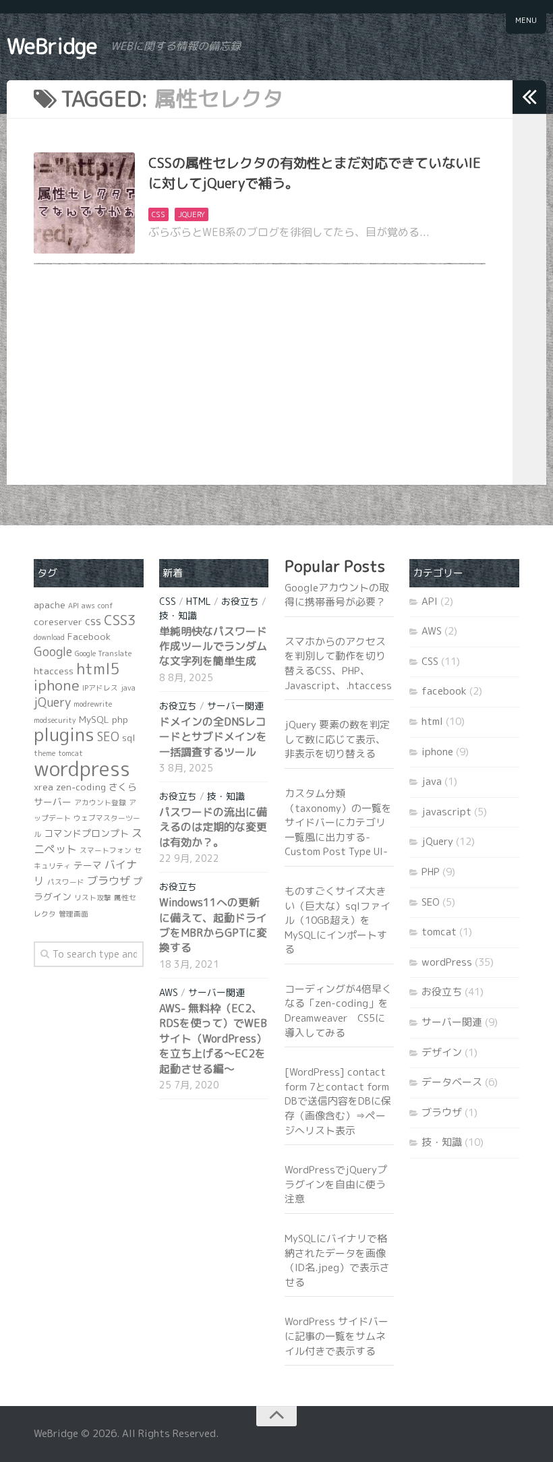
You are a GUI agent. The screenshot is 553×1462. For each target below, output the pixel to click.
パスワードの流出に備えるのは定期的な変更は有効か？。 (213, 827)
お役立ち (240, 601)
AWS (168, 992)
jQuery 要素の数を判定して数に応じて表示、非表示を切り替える (337, 739)
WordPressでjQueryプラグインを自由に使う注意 (336, 1184)
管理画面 (73, 913)
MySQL (94, 719)
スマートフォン (106, 850)
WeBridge (52, 45)
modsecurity (55, 720)
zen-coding (81, 786)
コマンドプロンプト (86, 833)
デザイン (441, 1052)
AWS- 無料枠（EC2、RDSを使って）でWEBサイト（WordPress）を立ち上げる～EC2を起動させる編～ (213, 1038)
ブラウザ (108, 880)
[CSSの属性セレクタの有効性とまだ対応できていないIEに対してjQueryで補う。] (84, 203)
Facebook (89, 636)
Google (53, 651)
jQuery (191, 214)
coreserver (58, 621)
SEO (108, 736)
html (198, 601)
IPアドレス (100, 688)
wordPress (446, 962)
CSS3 (120, 620)
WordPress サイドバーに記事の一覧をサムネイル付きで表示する (336, 1335)
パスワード (65, 882)
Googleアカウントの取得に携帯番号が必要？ (337, 595)
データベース (451, 1082)
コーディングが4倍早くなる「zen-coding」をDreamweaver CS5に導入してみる (338, 1011)
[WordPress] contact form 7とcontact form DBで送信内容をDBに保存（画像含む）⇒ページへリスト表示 (338, 1101)
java (128, 688)
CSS (158, 214)
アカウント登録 (100, 802)
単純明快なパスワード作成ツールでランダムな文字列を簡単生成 (213, 646)
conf (105, 605)
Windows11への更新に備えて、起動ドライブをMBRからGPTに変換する (213, 925)
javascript (446, 812)
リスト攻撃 (92, 897)
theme (44, 753)
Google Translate (103, 653)
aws (88, 605)
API (73, 605)
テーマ (88, 864)
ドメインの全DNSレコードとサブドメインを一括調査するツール (213, 736)
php (120, 719)
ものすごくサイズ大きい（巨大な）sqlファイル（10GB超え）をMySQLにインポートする (337, 920)
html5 (97, 668)
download (49, 637)
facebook (444, 691)
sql (129, 737)
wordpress (82, 768)
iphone (57, 685)
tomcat (70, 753)
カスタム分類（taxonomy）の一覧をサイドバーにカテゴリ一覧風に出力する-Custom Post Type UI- (338, 822)
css (93, 621)
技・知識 (178, 615)
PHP (430, 872)
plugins (64, 734)
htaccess (54, 670)
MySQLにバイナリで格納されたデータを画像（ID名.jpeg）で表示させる (337, 1260)
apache (49, 604)
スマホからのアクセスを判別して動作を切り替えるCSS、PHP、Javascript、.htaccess (338, 664)
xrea (43, 786)
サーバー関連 (235, 705)
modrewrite (93, 704)
